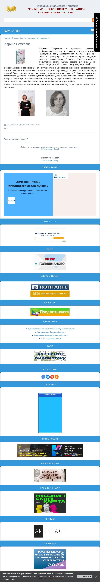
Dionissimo (26, 125)
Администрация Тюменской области (51, 332)
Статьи (15, 38)
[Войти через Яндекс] (52, 377)
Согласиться (85, 576)
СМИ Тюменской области (51, 339)
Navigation (12, 31)
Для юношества (43, 38)
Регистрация (47, 149)
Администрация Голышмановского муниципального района (51, 329)
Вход (56, 149)
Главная (7, 38)
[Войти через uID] (43, 377)
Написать (11, 200)
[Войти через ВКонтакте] (48, 377)
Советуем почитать (27, 38)
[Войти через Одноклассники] (57, 377)
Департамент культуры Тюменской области (51, 335)
